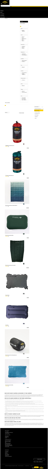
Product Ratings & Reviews (8, 445)
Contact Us (7, 0)
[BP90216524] (5, 174)
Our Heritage (6, 431)
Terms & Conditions (20, 465)
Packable (23, 61)
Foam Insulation (24, 72)
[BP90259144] (5, 204)
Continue (36, 467)
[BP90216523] (5, 144)
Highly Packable (24, 60)
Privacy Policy (27, 465)
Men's (1, 12)
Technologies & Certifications (9, 432)
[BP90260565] (5, 264)
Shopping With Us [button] (8, 439)
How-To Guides (7, 454)
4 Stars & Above (24, 92)
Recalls (32, 465)
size (21, 65)
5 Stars (23, 91)
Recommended (37, 110)
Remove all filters (22, 23)
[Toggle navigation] (1, 3)
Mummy (23, 85)
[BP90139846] (5, 293)
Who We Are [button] (7, 430)
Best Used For (22, 44)
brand (21, 28)
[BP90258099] (5, 383)
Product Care (7, 455)
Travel (23, 48)
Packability (22, 58)
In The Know (6, 451)
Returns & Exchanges (8, 440)
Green (23, 36)
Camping (23, 46)
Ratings (22, 89)
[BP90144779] (5, 323)
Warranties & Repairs (8, 441)
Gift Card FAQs (7, 446)
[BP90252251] (5, 353)
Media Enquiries (7, 433)
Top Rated (36, 116)
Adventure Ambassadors (8, 456)
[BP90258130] (5, 234)
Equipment (2, 15)
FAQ (5, 442)
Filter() (6, 112)
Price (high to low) (37, 113)
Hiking (23, 47)
